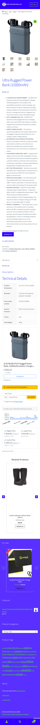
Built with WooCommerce (20, 714)
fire (26, 654)
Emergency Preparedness (15, 654)
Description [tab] (6, 260)
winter (19, 674)
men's (13, 662)
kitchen (4, 662)
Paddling (32, 249)
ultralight (26, 670)
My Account (6, 722)
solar (36, 666)
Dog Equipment (32, 651)
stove (3, 670)
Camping (11, 249)
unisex (32, 670)
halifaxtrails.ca (20, 691)
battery (7, 251)
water (4, 674)
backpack (4, 648)
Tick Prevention (17, 670)
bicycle (15, 648)
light (9, 661)
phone (11, 666)
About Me (6, 695)
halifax (20, 658)
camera (12, 651)
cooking (25, 651)
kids (33, 657)
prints (20, 666)
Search (20, 722)
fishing (28, 654)
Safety (25, 666)
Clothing (18, 520)
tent (13, 670)
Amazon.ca (8, 234)
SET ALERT (31, 397)
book (26, 647)
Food (35, 654)
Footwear (5, 657)
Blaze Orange (21, 648)
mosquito (17, 662)
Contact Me (6, 700)
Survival (8, 670)
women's (25, 674)
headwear (25, 657)
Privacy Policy (18, 401)
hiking (30, 657)
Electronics (18, 249)
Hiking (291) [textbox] (19, 632)
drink (4, 654)
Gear (10, 11)
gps (11, 658)
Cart (31, 720)
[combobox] (20, 631)
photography (16, 666)
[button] (35, 21)
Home (6, 11)
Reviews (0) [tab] (5, 266)
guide (14, 657)
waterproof (13, 251)
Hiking (14, 11)
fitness (31, 654)
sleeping (31, 666)
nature (24, 661)
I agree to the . (14, 401)
